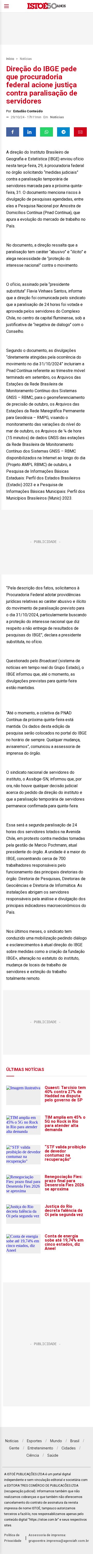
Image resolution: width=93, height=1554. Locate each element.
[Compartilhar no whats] (46, 132)
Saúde (52, 1455)
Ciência (32, 1455)
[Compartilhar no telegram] (63, 132)
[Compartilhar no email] (80, 132)
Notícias (26, 59)
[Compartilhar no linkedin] (29, 132)
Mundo (56, 1441)
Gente (14, 1448)
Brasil (74, 1441)
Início (10, 59)
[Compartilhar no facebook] (12, 132)
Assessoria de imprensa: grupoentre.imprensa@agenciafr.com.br (58, 1538)
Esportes (34, 1441)
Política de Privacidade (12, 1538)
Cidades (68, 1448)
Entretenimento (40, 1448)
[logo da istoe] (46, 6)
